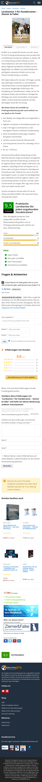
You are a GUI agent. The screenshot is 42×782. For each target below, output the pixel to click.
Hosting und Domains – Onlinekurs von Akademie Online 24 (10, 568)
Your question (8, 317)
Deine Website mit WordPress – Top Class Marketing (11, 526)
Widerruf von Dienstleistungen (12, 708)
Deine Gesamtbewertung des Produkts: (15, 414)
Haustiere (15, 8)
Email (4, 335)
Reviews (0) (34, 47)
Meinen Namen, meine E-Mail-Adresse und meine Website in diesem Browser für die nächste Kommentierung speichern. (21, 459)
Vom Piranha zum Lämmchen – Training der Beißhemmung (30, 526)
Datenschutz (6, 722)
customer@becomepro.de (29, 741)
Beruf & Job (6, 523)
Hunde (22, 8)
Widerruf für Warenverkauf (11, 711)
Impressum (5, 725)
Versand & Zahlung (8, 714)
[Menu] (2, 2)
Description (8, 47)
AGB (3, 702)
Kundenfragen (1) (21, 47)
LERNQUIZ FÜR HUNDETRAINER (13, 308)
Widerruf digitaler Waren (10, 705)
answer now (16, 289)
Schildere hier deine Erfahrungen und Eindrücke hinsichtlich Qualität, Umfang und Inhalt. (18, 421)
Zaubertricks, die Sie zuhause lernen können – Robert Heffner (30, 569)
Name (4, 329)
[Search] (34, 2)
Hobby (8, 8)
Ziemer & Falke (19, 633)
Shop (3, 8)
